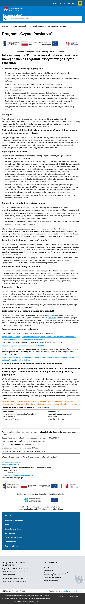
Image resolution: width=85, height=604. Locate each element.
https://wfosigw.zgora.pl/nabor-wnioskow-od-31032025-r (24, 346)
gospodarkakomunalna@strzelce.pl (22, 414)
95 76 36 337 (55, 417)
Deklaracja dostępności (52, 577)
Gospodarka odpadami (14, 520)
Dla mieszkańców (21, 26)
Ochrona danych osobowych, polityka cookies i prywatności (57, 574)
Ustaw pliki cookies (51, 580)
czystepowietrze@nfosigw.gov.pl (20, 475)
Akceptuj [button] (60, 596)
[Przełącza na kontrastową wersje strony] (60, 3)
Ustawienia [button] (74, 596)
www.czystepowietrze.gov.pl (13, 462)
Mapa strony (48, 570)
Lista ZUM (52, 318)
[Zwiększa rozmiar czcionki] (73, 3)
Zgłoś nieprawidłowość (14, 537)
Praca (7, 525)
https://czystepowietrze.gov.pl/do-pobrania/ (25, 357)
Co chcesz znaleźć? (12, 15)
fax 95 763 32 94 (19, 572)
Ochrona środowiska (37, 26)
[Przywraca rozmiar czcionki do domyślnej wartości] (64, 3)
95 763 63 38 (10, 417)
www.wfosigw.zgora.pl (10, 464)
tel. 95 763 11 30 (7, 572)
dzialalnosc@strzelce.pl (62, 414)
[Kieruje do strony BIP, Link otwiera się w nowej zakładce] (55, 3)
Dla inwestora (10, 533)
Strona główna (7, 26)
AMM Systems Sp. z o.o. (73, 591)
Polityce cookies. (33, 601)
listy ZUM (50, 315)
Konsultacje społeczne (13, 529)
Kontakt (47, 567)
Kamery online (10, 542)
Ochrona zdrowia (11, 546)
